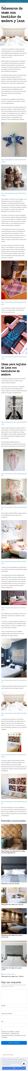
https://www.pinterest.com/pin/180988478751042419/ (13, 161)
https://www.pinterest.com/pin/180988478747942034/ (13, 194)
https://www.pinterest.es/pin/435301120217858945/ (14, 714)
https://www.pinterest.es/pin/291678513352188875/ (13, 475)
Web (2, 1021)
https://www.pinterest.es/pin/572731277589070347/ (13, 609)
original (3, 6)
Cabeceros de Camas (13, 1)
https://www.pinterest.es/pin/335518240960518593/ (13, 303)
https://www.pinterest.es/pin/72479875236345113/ (14, 508)
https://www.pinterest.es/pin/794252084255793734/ (14, 423)
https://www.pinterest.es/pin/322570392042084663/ (13, 756)
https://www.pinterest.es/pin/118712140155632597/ (14, 681)
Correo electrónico (7, 1014)
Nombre (3, 1006)
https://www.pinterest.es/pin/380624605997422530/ (13, 358)
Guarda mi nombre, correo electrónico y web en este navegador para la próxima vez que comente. (13, 1035)
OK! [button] (14, 1068)
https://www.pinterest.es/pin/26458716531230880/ (14, 802)
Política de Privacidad (8, 1055)
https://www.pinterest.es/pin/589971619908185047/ (13, 562)
